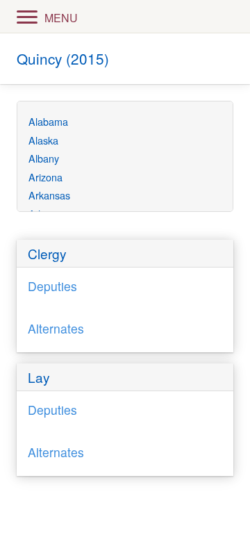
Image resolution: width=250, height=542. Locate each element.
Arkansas (49, 195)
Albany (43, 158)
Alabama (48, 121)
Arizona (45, 177)
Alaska (43, 140)
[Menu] (27, 16)
